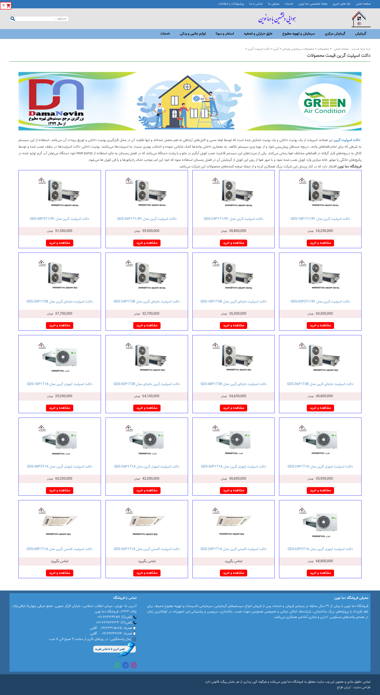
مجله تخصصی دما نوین (312, 4)
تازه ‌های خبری (342, 4)
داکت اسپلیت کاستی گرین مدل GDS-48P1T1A (60, 549)
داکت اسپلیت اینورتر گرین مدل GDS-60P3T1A (320, 549)
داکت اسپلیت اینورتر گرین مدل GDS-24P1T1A (320, 466)
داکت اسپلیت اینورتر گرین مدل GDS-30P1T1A (233, 466)
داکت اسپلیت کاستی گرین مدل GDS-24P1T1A (234, 549)
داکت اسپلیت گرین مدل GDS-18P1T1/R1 (320, 219)
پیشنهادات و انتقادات (231, 4)
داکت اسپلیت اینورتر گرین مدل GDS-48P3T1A (59, 466)
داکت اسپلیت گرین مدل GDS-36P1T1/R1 (147, 219)
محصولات (323, 49)
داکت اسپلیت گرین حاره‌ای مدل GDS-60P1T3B (147, 384)
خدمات (289, 4)
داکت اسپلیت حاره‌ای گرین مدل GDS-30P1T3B (60, 301)
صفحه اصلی (363, 4)
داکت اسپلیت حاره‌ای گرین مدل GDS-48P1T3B (234, 384)
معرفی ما (273, 4)
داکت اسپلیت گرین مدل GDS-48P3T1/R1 (59, 219)
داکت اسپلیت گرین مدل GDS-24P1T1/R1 (233, 219)
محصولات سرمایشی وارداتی (297, 49)
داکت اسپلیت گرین (258, 49)
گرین (275, 49)
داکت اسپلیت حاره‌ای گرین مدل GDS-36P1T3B (320, 384)
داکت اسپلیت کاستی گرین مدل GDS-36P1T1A (147, 549)
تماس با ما (256, 4)
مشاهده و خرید (320, 243)
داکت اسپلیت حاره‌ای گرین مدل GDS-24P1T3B (147, 301)
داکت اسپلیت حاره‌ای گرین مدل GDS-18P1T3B (234, 301)
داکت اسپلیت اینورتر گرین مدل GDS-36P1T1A (146, 466)
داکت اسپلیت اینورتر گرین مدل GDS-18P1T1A (59, 384)
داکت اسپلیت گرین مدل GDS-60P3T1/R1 (320, 301)
